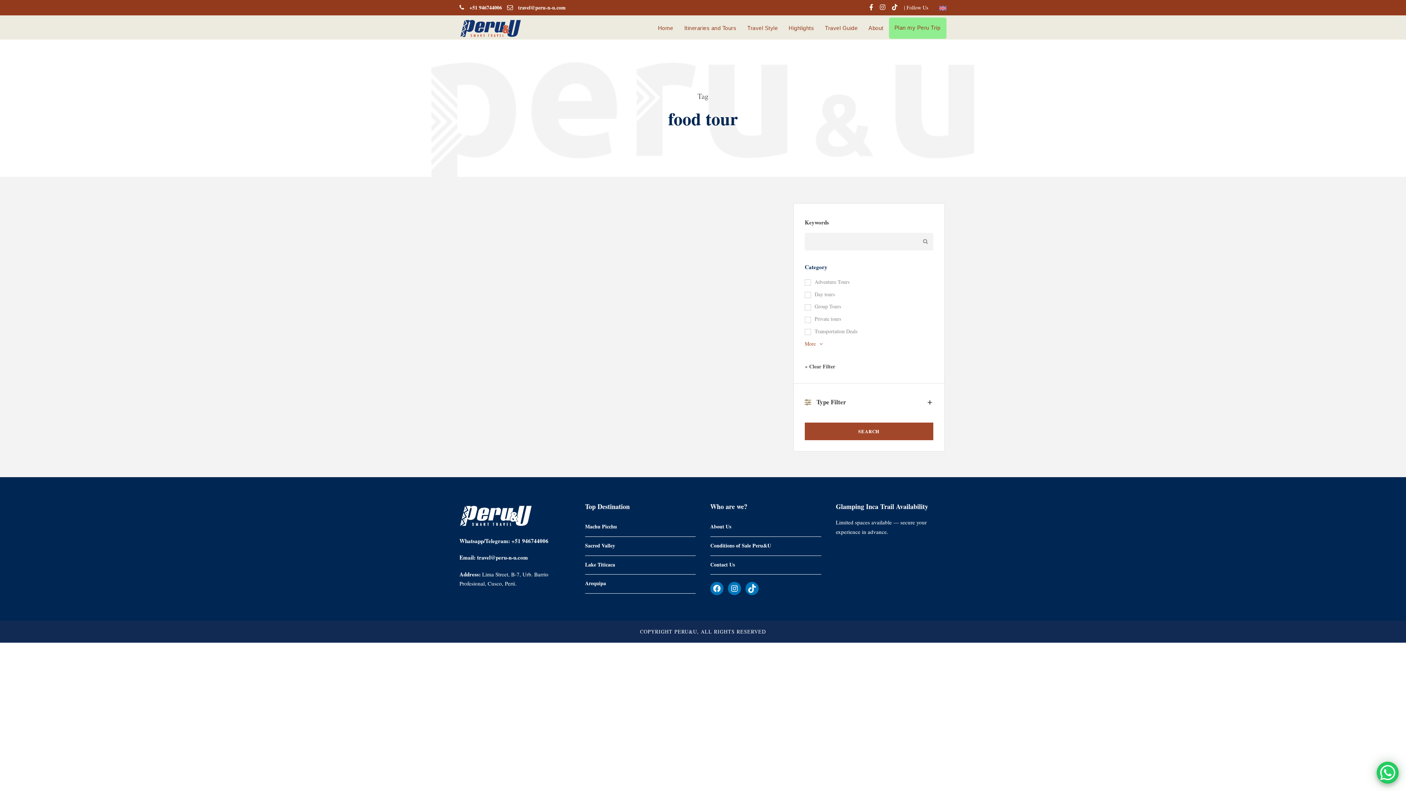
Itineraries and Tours (710, 28)
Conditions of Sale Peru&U (740, 545)
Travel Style (762, 28)
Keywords (817, 222)
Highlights (801, 28)
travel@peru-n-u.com (542, 7)
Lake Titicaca (600, 564)
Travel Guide (841, 28)
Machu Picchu (601, 526)
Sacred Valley (600, 545)
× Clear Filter (820, 366)
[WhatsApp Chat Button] (1388, 773)
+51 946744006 (485, 7)
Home (665, 28)
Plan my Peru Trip (917, 28)
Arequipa (595, 583)
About (876, 28)
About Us (720, 526)
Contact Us (722, 564)
